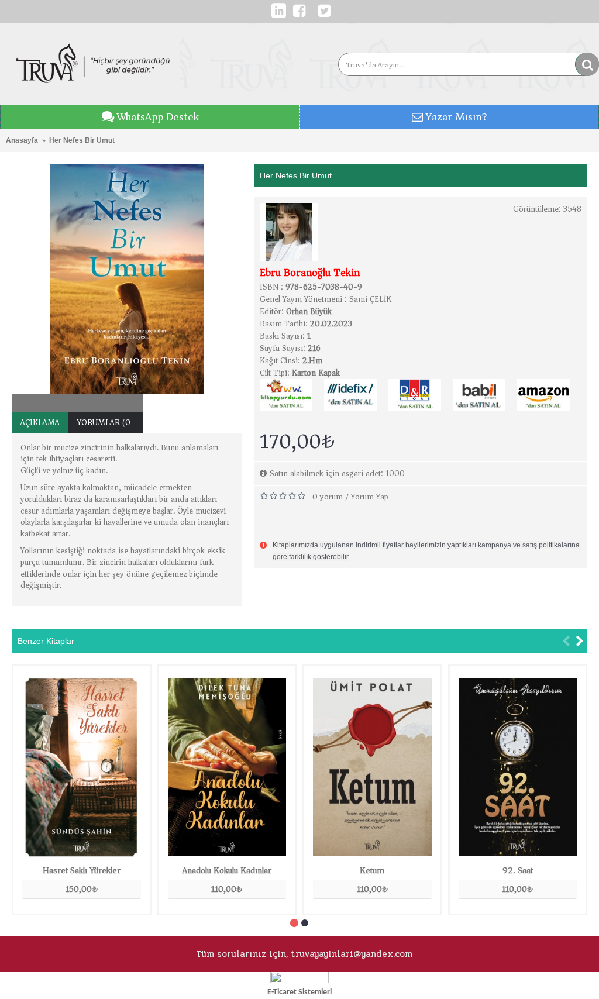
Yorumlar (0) (105, 422)
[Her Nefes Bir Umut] (127, 279)
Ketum (372, 870)
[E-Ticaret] (299, 980)
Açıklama (40, 422)
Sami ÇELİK (370, 299)
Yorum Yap (369, 497)
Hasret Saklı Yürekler (82, 870)
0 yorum (327, 497)
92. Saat (517, 870)
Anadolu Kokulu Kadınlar (226, 870)
